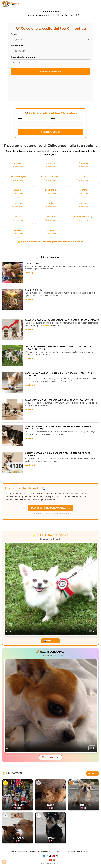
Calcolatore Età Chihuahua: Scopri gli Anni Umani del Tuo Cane (59, 400)
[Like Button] (90, 631)
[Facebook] (44, 856)
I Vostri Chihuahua (19, 851)
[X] (57, 856)
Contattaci (59, 851)
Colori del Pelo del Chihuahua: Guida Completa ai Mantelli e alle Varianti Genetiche (60, 347)
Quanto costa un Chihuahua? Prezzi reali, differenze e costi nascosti (58, 454)
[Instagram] (47, 856)
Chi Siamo (71, 851)
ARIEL (9, 748)
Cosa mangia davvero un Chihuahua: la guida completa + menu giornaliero (58, 374)
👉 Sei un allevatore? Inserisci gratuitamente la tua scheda (50, 241)
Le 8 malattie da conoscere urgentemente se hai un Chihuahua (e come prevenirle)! (59, 427)
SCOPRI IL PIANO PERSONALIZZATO (50, 508)
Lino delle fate (33, 263)
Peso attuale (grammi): (23, 57)
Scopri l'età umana (50, 132)
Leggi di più (30, 273)
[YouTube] (53, 856)
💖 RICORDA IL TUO (50, 757)
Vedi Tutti (92, 773)
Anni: (20, 118)
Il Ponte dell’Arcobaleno (41, 851)
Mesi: (53, 118)
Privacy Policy (83, 851)
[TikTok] (50, 856)
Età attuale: (17, 45)
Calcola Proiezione (50, 71)
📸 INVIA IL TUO (50, 640)
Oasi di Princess (33, 290)
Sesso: (14, 34)
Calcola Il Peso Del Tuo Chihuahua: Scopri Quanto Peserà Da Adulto (62, 320)
